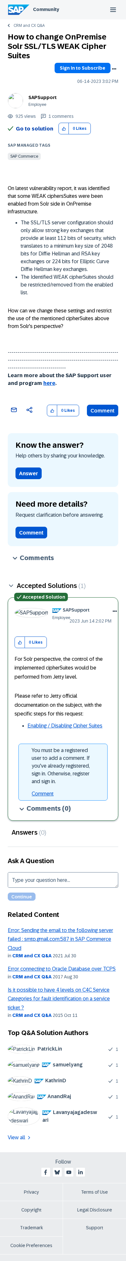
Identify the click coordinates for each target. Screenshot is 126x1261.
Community (46, 9)
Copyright (31, 1209)
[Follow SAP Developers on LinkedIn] (80, 1172)
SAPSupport (42, 97)
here (49, 383)
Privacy (31, 1192)
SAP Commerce (24, 156)
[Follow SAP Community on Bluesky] (57, 1172)
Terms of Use (94, 1192)
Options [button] (114, 69)
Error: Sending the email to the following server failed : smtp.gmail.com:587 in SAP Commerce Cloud (60, 939)
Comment (102, 410)
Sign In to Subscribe (82, 68)
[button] (64, 128)
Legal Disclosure (94, 1209)
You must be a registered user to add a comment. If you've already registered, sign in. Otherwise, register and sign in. (61, 766)
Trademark (31, 1227)
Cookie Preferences (31, 1245)
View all (16, 1137)
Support (94, 1227)
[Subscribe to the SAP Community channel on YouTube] (68, 1172)
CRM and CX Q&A (29, 25)
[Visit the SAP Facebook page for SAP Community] (45, 1172)
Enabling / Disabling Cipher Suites (64, 725)
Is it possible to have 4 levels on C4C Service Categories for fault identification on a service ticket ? (59, 998)
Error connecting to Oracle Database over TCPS (62, 969)
